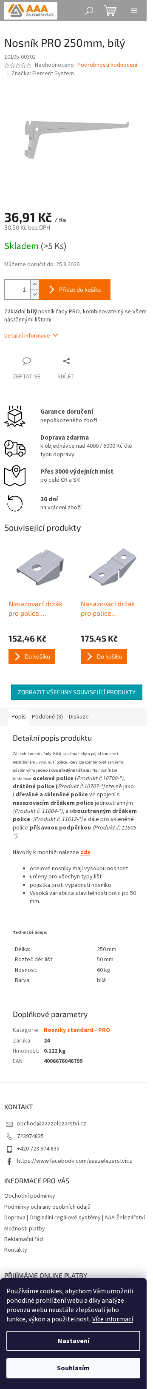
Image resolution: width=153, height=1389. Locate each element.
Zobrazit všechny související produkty (77, 692)
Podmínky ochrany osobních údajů (47, 1207)
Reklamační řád (23, 1239)
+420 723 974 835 (38, 1149)
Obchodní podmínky (29, 1196)
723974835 (30, 1136)
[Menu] (133, 10)
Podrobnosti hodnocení (107, 65)
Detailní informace (27, 336)
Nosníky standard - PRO (77, 1030)
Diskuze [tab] (79, 717)
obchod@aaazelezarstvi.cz (51, 1123)
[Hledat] (89, 10)
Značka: (42, 73)
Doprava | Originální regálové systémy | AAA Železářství (74, 1217)
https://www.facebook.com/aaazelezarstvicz (74, 1161)
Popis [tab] (18, 717)
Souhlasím (73, 1368)
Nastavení (73, 1341)
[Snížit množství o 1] (34, 294)
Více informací (112, 1319)
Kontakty (15, 1250)
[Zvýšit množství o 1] (34, 285)
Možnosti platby (24, 1228)
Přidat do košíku (80, 289)
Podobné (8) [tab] (47, 717)
